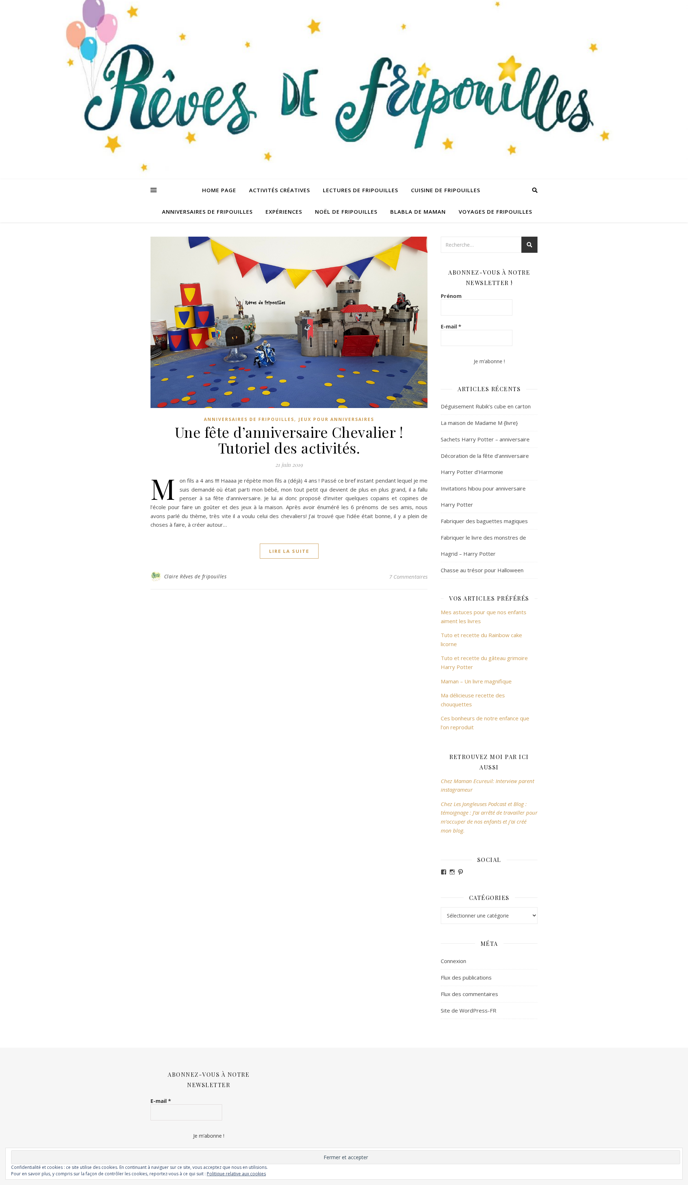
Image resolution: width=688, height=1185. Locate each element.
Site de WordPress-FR (468, 1010)
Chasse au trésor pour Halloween (482, 570)
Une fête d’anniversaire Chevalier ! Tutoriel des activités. (289, 439)
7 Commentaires (408, 576)
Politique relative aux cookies (236, 1174)
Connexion (453, 960)
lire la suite (289, 551)
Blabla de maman (418, 211)
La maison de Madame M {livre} (479, 422)
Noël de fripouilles (346, 211)
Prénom (451, 295)
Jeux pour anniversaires (336, 419)
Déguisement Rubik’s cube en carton (486, 406)
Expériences (284, 211)
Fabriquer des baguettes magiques (484, 521)
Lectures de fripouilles (360, 190)
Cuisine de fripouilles (445, 190)
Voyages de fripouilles (495, 211)
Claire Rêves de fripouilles (195, 576)
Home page (219, 190)
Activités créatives (279, 190)
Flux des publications (466, 977)
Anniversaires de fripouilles (207, 211)
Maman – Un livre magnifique (476, 681)
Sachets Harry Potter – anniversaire (485, 439)
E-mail (451, 326)
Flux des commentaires (469, 993)
